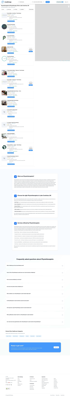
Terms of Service (52, 395)
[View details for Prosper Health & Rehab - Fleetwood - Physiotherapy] (17, 73)
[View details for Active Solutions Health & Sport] (17, 113)
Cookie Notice (62, 395)
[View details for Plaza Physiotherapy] (17, 60)
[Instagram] (7, 384)
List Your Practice (32, 385)
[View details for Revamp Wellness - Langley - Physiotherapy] (17, 149)
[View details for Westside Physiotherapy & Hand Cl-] (17, 160)
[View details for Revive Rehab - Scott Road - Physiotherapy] (17, 17)
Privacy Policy (57, 395)
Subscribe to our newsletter (33, 381)
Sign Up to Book (11, 87)
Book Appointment (11, 21)
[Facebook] (6, 384)
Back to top (56, 347)
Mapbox (64, 60)
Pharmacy (43, 381)
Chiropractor (55, 381)
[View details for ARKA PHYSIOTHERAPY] (17, 138)
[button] (68, 5)
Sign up (31, 51)
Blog (18, 382)
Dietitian (43, 386)
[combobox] (9, 9)
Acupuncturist (56, 382)
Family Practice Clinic (44, 378)
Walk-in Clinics (8, 336)
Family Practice (15, 336)
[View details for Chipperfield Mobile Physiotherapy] (17, 103)
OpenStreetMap (68, 60)
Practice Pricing (32, 389)
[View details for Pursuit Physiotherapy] (17, 40)
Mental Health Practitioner (45, 382)
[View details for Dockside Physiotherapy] (17, 29)
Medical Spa (55, 386)
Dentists (27, 336)
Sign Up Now (31, 386)
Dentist (55, 378)
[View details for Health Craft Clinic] (17, 50)
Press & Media (19, 381)
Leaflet (60, 60)
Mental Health (38, 336)
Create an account (32, 378)
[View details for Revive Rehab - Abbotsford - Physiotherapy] (17, 84)
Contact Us (19, 385)
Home (18, 378)
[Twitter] (9, 384)
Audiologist (55, 385)
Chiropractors (22, 336)
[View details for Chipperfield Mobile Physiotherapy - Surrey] (17, 94)
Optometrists (32, 336)
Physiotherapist (44, 385)
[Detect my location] (43, 2)
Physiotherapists (13, 14)
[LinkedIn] (11, 384)
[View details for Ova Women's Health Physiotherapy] (17, 127)
